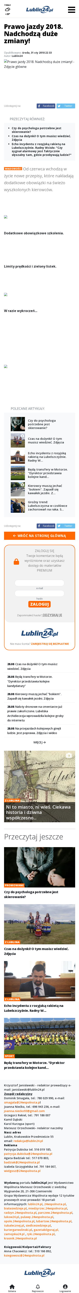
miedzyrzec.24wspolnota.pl (47, 1208)
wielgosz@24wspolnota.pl (22, 1171)
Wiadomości (13, 168)
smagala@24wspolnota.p (22, 1102)
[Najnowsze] (38, 1287)
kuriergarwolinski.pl (18, 1230)
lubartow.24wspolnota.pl (54, 1221)
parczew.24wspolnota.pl (55, 1213)
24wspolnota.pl (55, 1204)
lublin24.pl (35, 1204)
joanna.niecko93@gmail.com (24, 1111)
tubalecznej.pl (14, 1225)
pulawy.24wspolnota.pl (37, 1217)
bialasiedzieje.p (15, 1208)
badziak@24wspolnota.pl (22, 1162)
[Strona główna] (12, 1287)
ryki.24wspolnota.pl (41, 1234)
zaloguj (39, 604)
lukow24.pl (11, 1217)
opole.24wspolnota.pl (19, 1221)
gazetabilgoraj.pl (46, 1230)
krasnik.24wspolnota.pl (20, 1238)
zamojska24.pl (14, 1234)
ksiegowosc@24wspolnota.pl (24, 1255)
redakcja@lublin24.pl (28, 1141)
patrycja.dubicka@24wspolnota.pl (28, 1154)
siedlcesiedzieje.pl (38, 1225)
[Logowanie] (65, 1287)
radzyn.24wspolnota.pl (20, 1213)
